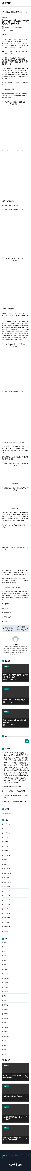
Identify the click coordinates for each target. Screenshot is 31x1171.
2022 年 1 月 (7, 868)
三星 (5, 956)
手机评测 (6, 991)
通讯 (5, 1054)
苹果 (5, 1023)
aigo (4, 30)
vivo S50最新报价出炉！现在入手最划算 (14, 791)
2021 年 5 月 (7, 904)
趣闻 (5, 1049)
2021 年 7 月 (7, 895)
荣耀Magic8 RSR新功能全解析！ (14, 700)
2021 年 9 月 (7, 886)
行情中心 (6, 1045)
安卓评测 (6, 973)
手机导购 (6, 982)
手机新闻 (4, 17)
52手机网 (10, 1155)
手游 (5, 996)
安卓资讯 (6, 978)
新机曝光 (6, 1005)
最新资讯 (6, 1018)
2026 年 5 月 (7, 837)
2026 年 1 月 (7, 855)
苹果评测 (6, 1032)
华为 (5, 964)
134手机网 (16, 1155)
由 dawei (7, 27)
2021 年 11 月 (7, 877)
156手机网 (21, 1155)
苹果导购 (6, 1027)
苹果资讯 (6, 1036)
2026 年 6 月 (7, 833)
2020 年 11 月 (7, 931)
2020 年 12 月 (7, 927)
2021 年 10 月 (7, 882)
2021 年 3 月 (7, 913)
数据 (5, 1000)
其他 (5, 960)
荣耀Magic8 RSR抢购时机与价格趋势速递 (15, 801)
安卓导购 (6, 969)
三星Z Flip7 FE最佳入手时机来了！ (13, 786)
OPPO (5, 942)
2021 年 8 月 (7, 891)
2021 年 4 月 (7, 909)
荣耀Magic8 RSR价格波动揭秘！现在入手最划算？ (16, 796)
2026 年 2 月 (7, 851)
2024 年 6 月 (7, 859)
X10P (7, 30)
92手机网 (6, 2)
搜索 (6, 736)
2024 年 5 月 (7, 864)
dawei (16, 644)
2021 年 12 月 (7, 873)
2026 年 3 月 (7, 846)
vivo (5, 947)
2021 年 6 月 (7, 900)
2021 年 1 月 (7, 922)
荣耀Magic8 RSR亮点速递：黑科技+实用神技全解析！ (15, 676)
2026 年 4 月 (7, 842)
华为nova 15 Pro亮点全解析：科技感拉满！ (15, 721)
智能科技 (6, 1014)
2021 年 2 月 (7, 918)
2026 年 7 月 (7, 828)
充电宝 (11, 30)
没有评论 (20, 27)
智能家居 (6, 1009)
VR (4, 951)
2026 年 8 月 (7, 824)
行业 (5, 1040)
